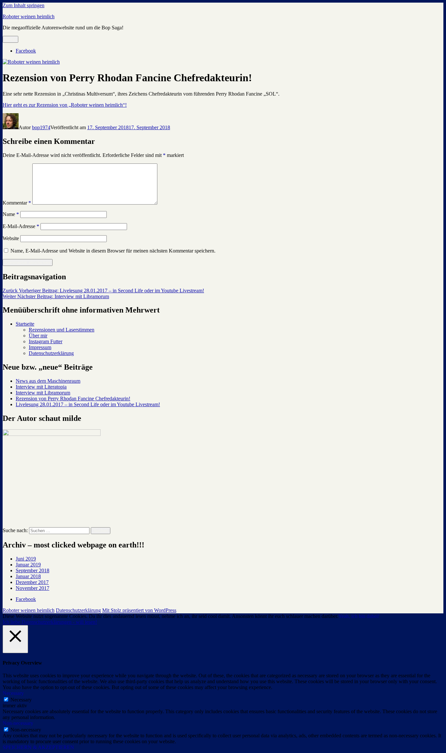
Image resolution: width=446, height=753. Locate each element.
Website (11, 238)
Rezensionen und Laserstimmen (61, 329)
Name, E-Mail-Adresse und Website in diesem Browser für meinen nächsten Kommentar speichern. (112, 251)
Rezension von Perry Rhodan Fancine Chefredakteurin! (73, 398)
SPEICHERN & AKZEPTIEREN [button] (38, 747)
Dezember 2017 (32, 582)
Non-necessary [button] (18, 723)
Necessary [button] (13, 693)
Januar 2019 (28, 564)
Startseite (25, 324)
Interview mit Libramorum (43, 392)
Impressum (40, 347)
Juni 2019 (26, 558)
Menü (10, 39)
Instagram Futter (45, 341)
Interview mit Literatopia (41, 387)
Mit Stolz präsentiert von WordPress (139, 610)
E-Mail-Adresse (21, 226)
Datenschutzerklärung (51, 353)
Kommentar (17, 203)
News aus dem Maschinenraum (48, 381)
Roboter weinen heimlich (29, 16)
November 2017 (32, 588)
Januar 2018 (28, 576)
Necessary (21, 699)
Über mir (38, 335)
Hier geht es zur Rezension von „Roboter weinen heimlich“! (65, 105)
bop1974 (41, 127)
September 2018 (32, 570)
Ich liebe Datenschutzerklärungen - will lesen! (50, 622)
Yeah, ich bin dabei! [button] (358, 616)
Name (11, 214)
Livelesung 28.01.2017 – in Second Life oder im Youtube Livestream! (88, 404)
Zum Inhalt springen (23, 5)
